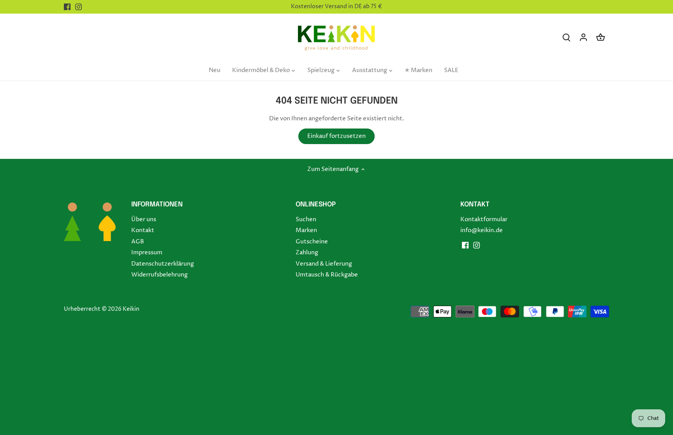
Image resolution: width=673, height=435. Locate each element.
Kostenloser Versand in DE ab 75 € (336, 7)
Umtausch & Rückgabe (327, 275)
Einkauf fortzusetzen (336, 136)
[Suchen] (566, 37)
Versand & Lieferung (324, 264)
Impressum (146, 252)
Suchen (306, 219)
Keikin (131, 309)
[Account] (583, 37)
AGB (137, 242)
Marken (306, 230)
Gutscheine (312, 242)
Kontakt (142, 230)
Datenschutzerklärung (162, 264)
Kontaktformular (483, 219)
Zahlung (307, 252)
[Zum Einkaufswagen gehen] (600, 37)
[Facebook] (67, 7)
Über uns (143, 219)
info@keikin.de (481, 230)
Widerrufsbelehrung (159, 275)
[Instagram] (78, 7)
